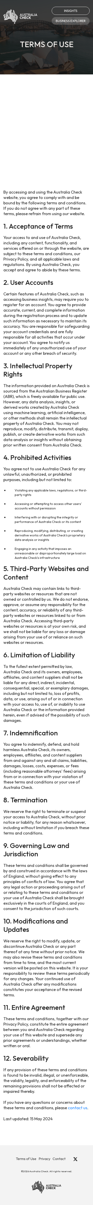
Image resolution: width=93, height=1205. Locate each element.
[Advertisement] (46, 123)
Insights (70, 11)
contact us (77, 1107)
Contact (59, 1158)
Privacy (44, 1158)
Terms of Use (26, 1158)
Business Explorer (71, 21)
